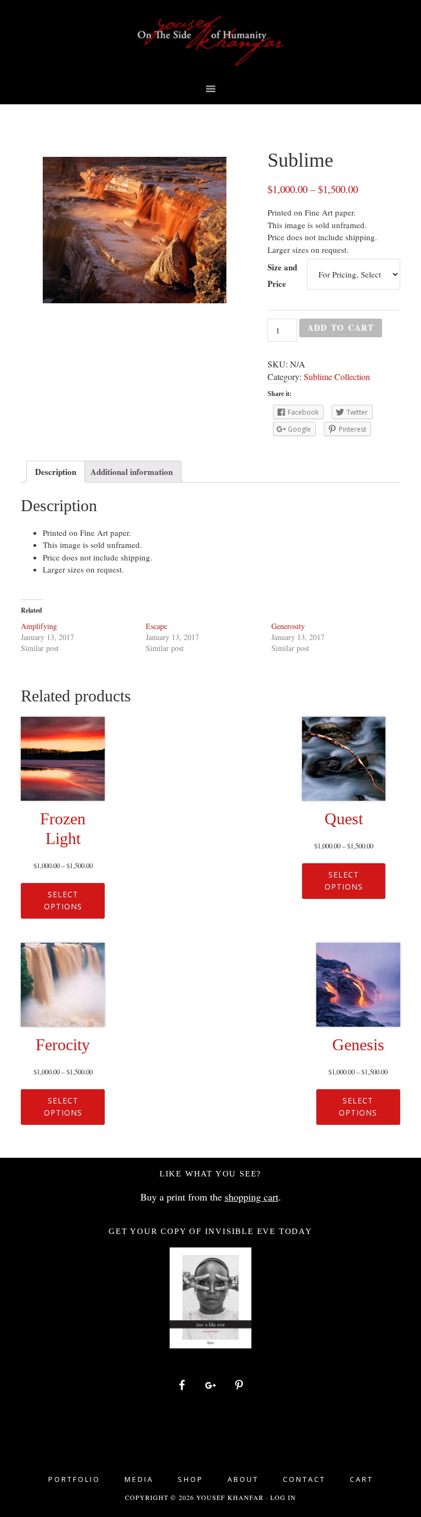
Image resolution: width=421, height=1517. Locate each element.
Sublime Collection (337, 376)
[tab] (55, 472)
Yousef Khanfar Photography (210, 41)
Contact (304, 1479)
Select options (63, 900)
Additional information (131, 472)
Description (55, 472)
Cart (361, 1479)
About (243, 1479)
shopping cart (251, 1196)
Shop (190, 1479)
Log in (283, 1497)
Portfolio (74, 1479)
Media (138, 1479)
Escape (156, 626)
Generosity (288, 626)
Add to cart (341, 327)
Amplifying (39, 626)
